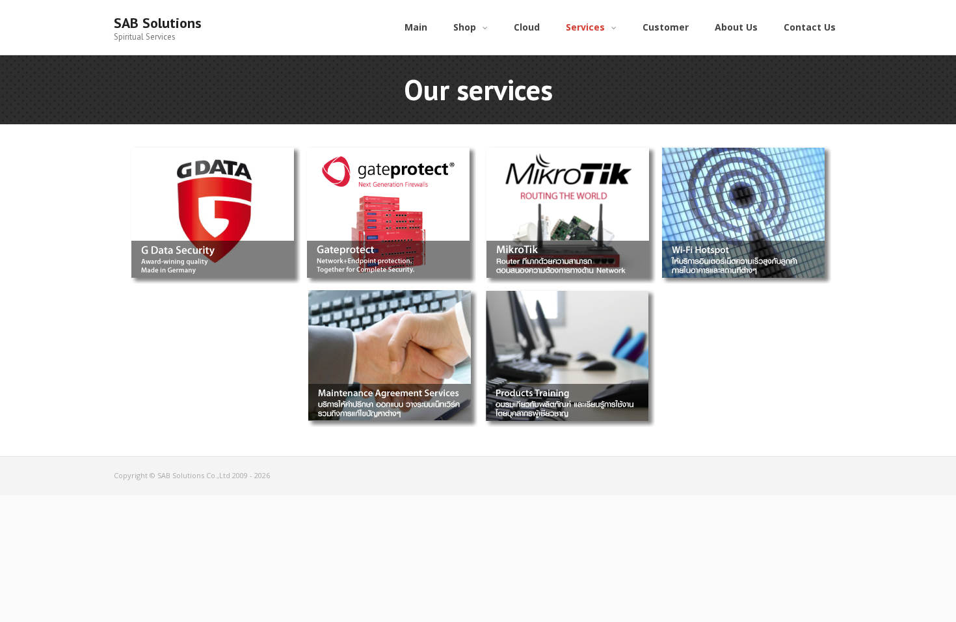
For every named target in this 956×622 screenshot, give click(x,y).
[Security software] (212, 146)
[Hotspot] (743, 146)
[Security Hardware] (388, 146)
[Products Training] (567, 289)
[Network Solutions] (568, 146)
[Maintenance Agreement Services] (389, 289)
